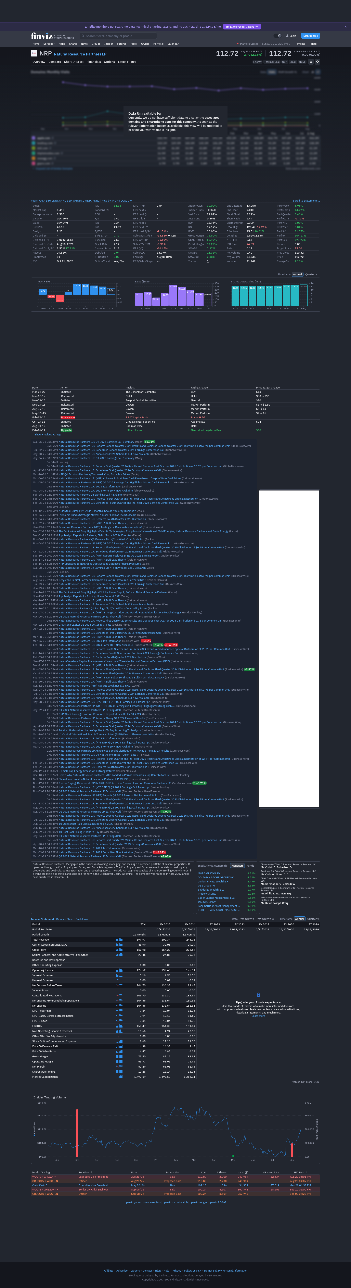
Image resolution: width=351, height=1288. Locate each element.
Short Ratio (233, 218)
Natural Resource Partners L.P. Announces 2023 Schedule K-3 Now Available (104, 697)
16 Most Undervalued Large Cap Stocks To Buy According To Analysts (100, 730)
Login (293, 35)
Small (293, 61)
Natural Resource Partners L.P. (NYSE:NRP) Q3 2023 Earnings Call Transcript (104, 787)
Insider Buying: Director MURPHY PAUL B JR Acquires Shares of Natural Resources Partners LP (115, 783)
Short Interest (73, 62)
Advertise (122, 1270)
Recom (281, 244)
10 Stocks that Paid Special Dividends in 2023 (86, 823)
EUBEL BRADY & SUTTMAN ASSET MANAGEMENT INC (219, 909)
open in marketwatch (175, 1202)
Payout (37, 252)
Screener (48, 43)
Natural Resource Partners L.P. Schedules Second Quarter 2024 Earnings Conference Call (112, 693)
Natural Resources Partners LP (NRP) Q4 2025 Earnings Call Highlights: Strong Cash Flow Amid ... (116, 482)
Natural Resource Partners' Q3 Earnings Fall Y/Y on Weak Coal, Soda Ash (101, 539)
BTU (48, 200)
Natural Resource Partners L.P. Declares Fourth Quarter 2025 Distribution (102, 519)
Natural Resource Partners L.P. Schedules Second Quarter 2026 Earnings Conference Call (112, 449)
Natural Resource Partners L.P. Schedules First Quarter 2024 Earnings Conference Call (110, 726)
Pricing (301, 43)
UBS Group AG (206, 885)
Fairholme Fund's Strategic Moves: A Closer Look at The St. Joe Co (97, 515)
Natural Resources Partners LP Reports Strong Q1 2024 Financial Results (102, 718)
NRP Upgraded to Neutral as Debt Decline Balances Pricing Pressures (100, 563)
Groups (96, 43)
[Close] (346, 27)
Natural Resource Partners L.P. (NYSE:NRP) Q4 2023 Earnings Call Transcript (104, 742)
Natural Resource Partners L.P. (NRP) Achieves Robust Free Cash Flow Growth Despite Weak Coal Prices (120, 478)
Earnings (138, 256)
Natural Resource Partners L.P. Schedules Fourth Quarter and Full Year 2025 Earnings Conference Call (119, 502)
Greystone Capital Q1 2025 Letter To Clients (85, 624)
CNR (54, 200)
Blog (158, 1270)
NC (64, 200)
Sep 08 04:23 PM (300, 1193)
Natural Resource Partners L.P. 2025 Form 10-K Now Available (96, 490)
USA (284, 61)
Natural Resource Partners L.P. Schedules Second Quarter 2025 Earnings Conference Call (112, 584)
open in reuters (152, 1202)
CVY (130, 200)
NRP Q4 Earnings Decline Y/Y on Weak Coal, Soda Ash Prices (94, 474)
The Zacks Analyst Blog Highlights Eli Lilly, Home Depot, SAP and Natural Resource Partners (113, 592)
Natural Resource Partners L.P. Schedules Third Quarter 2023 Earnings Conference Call (110, 803)
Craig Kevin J (39, 1185)
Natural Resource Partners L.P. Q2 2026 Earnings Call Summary (96, 441)
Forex (133, 43)
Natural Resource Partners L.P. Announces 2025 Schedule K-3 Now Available (104, 454)
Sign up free (310, 35)
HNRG (96, 200)
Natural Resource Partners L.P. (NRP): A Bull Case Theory (92, 523)
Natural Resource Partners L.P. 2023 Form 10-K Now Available (96, 746)
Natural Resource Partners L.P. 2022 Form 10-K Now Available (96, 852)
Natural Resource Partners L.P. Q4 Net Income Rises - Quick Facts (97, 754)
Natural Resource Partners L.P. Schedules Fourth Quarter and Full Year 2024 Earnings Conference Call (119, 653)
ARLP (42, 200)
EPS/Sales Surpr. (143, 261)
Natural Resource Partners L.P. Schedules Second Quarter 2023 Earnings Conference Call (112, 819)
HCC (81, 200)
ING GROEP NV (207, 901)
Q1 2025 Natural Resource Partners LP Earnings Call (90, 616)
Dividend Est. (40, 235)
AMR (76, 200)
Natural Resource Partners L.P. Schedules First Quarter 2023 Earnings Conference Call (110, 844)
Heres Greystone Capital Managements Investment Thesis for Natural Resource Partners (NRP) (114, 661)
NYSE (302, 61)
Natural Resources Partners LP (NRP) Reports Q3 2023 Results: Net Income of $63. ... (109, 795)
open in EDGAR (217, 1202)
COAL (124, 200)
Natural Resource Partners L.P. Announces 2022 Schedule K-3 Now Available (104, 827)
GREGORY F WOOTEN (45, 1181)
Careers (135, 1270)
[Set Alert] (311, 62)
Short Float (233, 214)
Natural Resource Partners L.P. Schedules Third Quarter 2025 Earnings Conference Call (110, 551)
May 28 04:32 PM (300, 1185)
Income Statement (42, 919)
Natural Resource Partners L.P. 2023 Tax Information (90, 738)
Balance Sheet (65, 919)
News (84, 43)
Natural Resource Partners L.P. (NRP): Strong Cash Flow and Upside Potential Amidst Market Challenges (120, 612)
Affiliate (108, 1270)
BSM (70, 200)
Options (109, 62)
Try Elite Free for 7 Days (240, 26)
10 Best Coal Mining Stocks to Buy (79, 831)
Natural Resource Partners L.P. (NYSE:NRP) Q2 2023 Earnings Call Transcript (104, 807)
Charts (73, 43)
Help (314, 43)
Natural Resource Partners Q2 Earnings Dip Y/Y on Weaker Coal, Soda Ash (102, 567)
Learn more (258, 1015)
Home (35, 43)
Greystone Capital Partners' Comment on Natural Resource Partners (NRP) (102, 580)
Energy (257, 61)
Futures (121, 43)
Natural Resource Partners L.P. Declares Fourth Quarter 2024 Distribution (102, 657)
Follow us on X (192, 1270)
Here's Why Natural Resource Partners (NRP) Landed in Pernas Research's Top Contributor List (114, 775)
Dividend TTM (41, 239)
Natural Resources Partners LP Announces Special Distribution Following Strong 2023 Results (114, 750)
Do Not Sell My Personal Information (225, 1270)
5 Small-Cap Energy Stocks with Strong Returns (87, 771)
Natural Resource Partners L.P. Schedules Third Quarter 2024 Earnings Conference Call (110, 673)
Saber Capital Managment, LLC (216, 897)
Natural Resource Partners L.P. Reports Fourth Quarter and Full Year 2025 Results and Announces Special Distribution (128, 498)
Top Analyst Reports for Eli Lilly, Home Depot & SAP (89, 596)
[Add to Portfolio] (317, 62)
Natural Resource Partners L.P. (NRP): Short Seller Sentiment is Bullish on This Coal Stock (111, 677)
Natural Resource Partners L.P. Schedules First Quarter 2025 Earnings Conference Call (110, 632)
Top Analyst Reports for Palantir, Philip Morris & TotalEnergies (95, 535)
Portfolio (158, 43)
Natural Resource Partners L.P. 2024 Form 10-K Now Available (96, 645)
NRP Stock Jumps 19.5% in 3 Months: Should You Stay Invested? (97, 510)
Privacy (176, 1270)
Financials (94, 62)
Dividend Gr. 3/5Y (43, 248)
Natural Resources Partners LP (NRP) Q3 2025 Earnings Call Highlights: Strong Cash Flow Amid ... (116, 543)
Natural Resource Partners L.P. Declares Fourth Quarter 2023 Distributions (103, 766)
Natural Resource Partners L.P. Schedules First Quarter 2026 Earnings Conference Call (110, 470)
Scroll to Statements (305, 200)
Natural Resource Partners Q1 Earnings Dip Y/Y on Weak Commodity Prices (103, 608)
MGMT (116, 200)
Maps (61, 43)
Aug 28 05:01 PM (300, 1176)
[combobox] (118, 36)
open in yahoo (133, 1202)
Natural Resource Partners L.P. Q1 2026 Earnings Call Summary (96, 458)
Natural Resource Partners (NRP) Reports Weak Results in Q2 (95, 685)
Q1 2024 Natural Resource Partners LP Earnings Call (90, 710)
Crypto (145, 43)
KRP (59, 200)
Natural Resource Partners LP (80, 54)
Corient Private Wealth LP (213, 881)
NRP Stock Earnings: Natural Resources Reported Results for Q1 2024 (100, 714)
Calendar (173, 43)
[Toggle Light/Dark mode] (277, 36)
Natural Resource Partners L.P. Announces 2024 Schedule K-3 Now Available (104, 604)
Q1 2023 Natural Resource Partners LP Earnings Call (90, 836)
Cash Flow (82, 919)
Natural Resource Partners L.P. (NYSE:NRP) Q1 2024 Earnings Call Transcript (104, 701)
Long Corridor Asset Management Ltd (219, 905)
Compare (55, 62)
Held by (106, 200)
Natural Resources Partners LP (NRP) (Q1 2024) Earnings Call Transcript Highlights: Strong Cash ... (117, 705)
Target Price (284, 248)
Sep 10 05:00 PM (300, 1189)
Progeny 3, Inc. (207, 893)
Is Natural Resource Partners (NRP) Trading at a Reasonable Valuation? (100, 527)
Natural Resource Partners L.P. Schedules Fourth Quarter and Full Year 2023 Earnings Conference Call (119, 762)
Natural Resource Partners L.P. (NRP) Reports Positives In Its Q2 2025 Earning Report (109, 555)
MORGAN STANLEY (209, 873)
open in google (198, 1202)
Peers (34, 200)
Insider (108, 43)
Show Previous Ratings (47, 434)
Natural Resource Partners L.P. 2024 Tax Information (90, 640)
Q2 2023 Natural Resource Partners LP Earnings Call (90, 811)
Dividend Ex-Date (43, 244)
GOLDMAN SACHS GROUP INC (216, 877)
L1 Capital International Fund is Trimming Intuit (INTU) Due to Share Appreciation (106, 734)
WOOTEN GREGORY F (45, 1176)
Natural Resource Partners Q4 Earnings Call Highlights (90, 494)
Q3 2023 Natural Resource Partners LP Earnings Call (90, 791)
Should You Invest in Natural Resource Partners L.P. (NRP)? (93, 779)
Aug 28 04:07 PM (300, 1181)
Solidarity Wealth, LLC (211, 889)
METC (88, 200)
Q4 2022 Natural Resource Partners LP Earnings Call (90, 856)
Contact (147, 1270)
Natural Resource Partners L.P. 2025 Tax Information (90, 486)
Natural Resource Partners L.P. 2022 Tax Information (90, 848)
